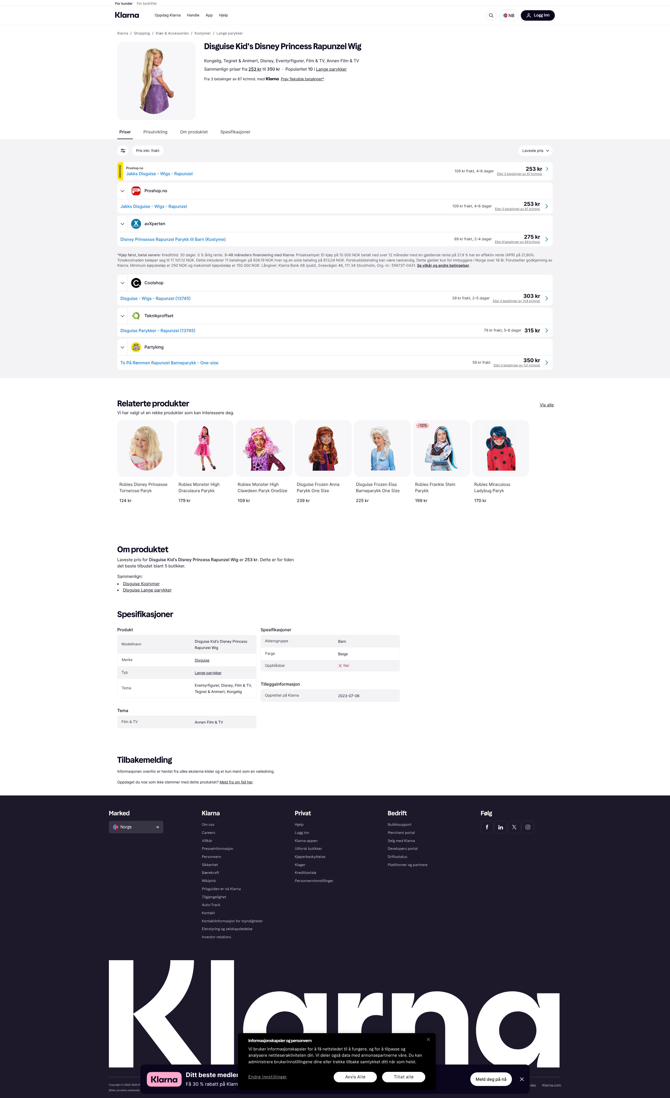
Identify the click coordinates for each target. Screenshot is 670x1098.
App (209, 15)
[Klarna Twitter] (514, 827)
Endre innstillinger (267, 1077)
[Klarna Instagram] (528, 827)
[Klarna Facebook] (487, 827)
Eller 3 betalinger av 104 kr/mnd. (516, 301)
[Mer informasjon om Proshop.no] (122, 191)
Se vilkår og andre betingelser (443, 265)
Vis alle (547, 404)
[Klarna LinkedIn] (500, 827)
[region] (337, 1061)
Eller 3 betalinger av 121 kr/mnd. (517, 365)
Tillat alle (404, 1076)
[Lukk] (428, 1039)
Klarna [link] (122, 33)
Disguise (202, 660)
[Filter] (123, 150)
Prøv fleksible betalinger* (302, 79)
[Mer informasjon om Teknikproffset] (122, 316)
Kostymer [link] (202, 33)
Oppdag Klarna (168, 15)
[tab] (125, 131)
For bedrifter (147, 4)
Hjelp (223, 15)
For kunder (124, 4)
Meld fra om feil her (236, 782)
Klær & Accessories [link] (172, 33)
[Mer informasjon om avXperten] (122, 224)
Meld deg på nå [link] (491, 1079)
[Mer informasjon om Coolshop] (122, 283)
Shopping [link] (142, 33)
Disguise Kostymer (141, 583)
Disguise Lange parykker (147, 590)
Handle (193, 15)
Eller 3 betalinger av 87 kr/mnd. (519, 174)
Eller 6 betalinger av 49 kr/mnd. (517, 242)
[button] (509, 15)
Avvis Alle (355, 1076)
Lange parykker (331, 69)
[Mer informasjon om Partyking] (122, 347)
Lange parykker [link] (229, 33)
